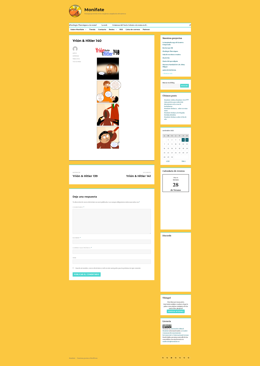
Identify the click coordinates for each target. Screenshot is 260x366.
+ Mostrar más (167, 73)
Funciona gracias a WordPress (87, 358)
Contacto (102, 29)
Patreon (146, 29)
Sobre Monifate (77, 29)
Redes (111, 29)
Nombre (77, 238)
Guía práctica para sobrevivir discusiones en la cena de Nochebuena (173, 104)
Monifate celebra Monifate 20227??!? (176, 100)
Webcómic (76, 59)
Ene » (184, 161)
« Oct (168, 161)
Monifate (94, 9)
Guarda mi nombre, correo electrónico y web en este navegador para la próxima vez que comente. (108, 268)
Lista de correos (133, 29)
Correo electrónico (82, 248)
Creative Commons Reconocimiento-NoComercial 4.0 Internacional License (175, 333)
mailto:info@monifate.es (170, 341)
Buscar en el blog (168, 83)
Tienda (92, 29)
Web (74, 257)
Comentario (78, 207)
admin (75, 53)
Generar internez (176, 311)
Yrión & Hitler (77, 61)
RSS (121, 29)
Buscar (184, 85)
